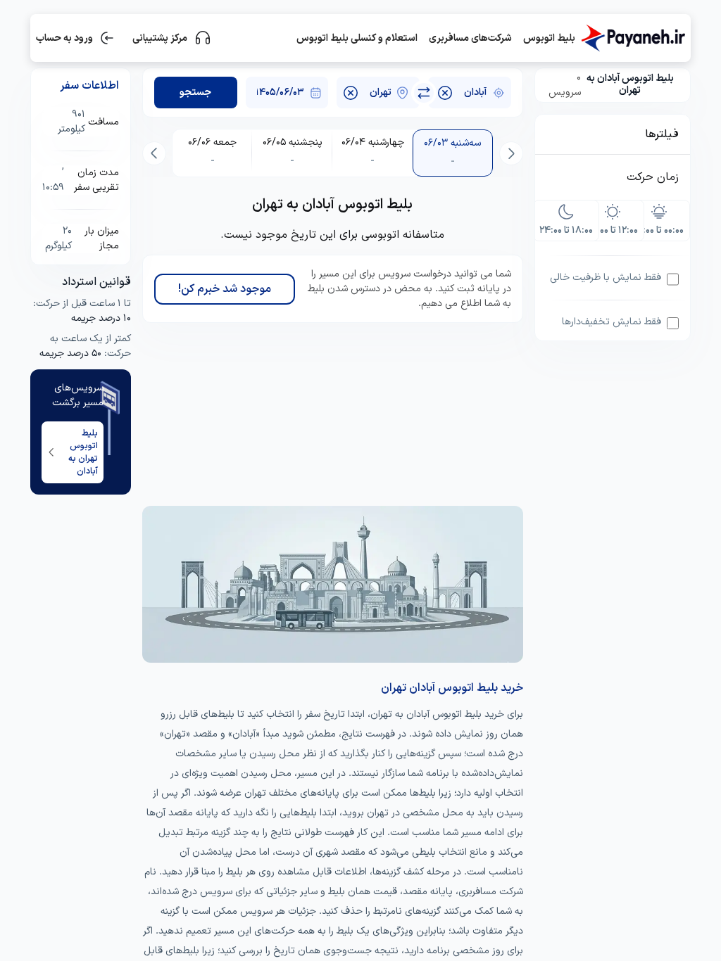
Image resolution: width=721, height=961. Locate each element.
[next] (154, 153)
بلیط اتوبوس (549, 38)
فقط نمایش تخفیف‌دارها (611, 321)
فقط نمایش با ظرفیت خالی (605, 277)
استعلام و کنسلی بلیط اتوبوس (357, 38)
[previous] (511, 153)
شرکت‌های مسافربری (470, 38)
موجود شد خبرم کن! (224, 289)
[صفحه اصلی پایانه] (633, 38)
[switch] (424, 93)
